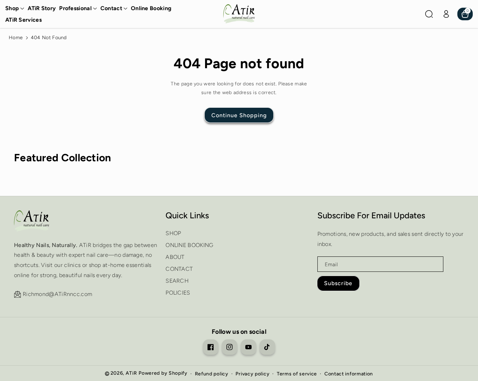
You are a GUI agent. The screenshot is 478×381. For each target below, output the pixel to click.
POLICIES (178, 292)
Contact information (348, 374)
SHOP (173, 233)
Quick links (187, 215)
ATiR (131, 373)
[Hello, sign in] (446, 14)
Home (16, 38)
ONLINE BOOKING (189, 245)
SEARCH (177, 280)
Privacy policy (252, 374)
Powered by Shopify (163, 373)
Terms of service (297, 374)
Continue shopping (239, 115)
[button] (14, 8)
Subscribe (338, 283)
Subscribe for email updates (371, 215)
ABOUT (175, 257)
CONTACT (179, 269)
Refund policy (212, 374)
